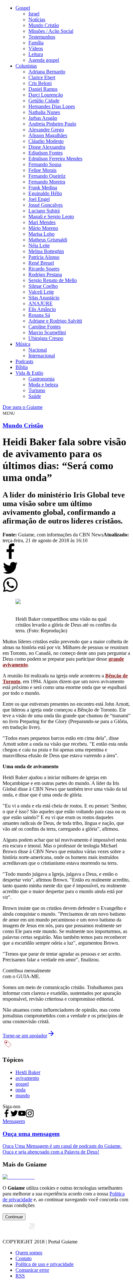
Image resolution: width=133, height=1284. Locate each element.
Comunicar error (32, 1270)
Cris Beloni (40, 83)
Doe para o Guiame (23, 407)
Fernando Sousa (44, 164)
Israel (33, 13)
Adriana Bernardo (46, 71)
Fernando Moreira (46, 181)
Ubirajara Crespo (45, 338)
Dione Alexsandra (46, 147)
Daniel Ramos (42, 89)
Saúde (34, 396)
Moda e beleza (43, 384)
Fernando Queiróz (47, 176)
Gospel (22, 8)
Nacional (37, 350)
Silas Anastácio (43, 297)
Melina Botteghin (46, 251)
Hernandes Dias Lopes (51, 106)
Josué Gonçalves (45, 205)
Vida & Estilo (29, 373)
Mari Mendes (42, 222)
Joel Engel (39, 199)
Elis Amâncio (42, 309)
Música (22, 344)
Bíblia (21, 367)
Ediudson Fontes (45, 153)
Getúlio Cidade (43, 100)
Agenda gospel (43, 60)
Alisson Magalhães (47, 135)
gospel (22, 1084)
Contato (23, 1258)
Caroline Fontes (44, 326)
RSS (20, 1276)
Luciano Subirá (44, 210)
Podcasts (24, 361)
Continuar (14, 1216)
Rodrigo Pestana (45, 274)
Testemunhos (41, 37)
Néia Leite (39, 245)
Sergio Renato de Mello (52, 280)
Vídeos (35, 48)
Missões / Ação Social (50, 31)
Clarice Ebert (41, 77)
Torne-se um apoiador (25, 1035)
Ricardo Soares (43, 268)
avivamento (27, 1078)
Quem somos (28, 1252)
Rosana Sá (39, 315)
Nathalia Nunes (44, 112)
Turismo (36, 390)
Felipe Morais (42, 170)
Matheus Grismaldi (47, 239)
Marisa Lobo (41, 234)
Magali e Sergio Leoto (51, 216)
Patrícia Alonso (43, 257)
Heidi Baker (27, 1072)
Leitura (35, 54)
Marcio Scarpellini (47, 332)
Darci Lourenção (45, 95)
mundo (22, 1095)
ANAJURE (40, 303)
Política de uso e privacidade (44, 1264)
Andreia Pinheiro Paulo (52, 124)
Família (36, 42)
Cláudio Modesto (46, 141)
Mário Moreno (43, 228)
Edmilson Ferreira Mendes (55, 158)
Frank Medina (42, 187)
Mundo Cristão (43, 25)
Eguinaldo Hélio (45, 193)
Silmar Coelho (43, 286)
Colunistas (26, 66)
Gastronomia (41, 379)
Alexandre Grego (46, 129)
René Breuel (41, 263)
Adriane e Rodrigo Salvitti (55, 321)
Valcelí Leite (41, 292)
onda (20, 1089)
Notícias (36, 19)
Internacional (41, 355)
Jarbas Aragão (42, 118)
